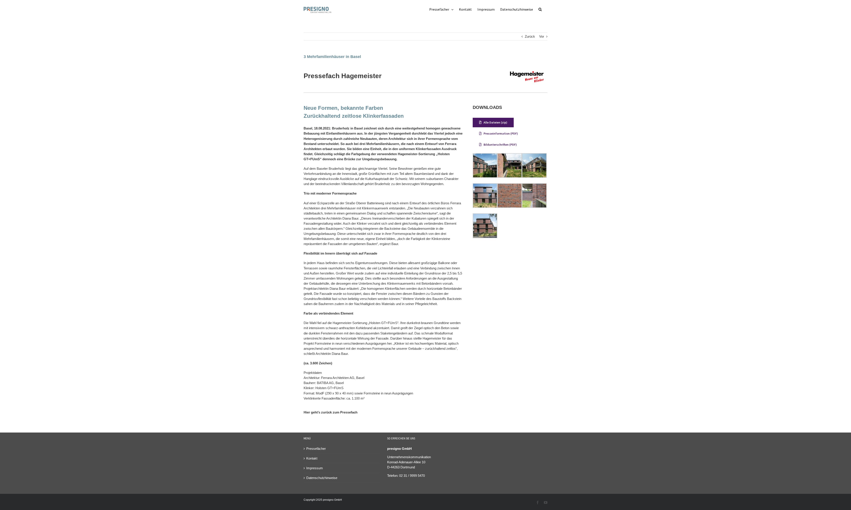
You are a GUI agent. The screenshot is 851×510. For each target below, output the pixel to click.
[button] (540, 9)
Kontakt (311, 458)
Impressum (314, 468)
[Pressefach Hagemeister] (526, 68)
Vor (541, 36)
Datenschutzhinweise (321, 478)
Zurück (530, 36)
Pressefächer (316, 448)
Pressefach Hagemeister (343, 75)
